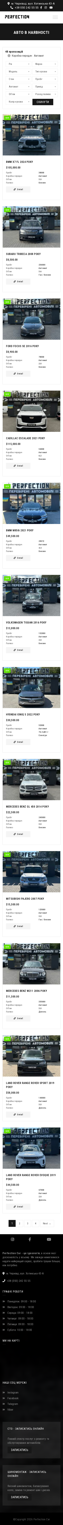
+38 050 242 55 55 (26, 7)
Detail (20, 189)
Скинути (43, 102)
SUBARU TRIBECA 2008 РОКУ (23, 254)
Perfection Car (41, 1519)
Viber (10, 1409)
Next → (47, 1223)
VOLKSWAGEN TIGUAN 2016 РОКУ (26, 622)
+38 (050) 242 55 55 (19, 1280)
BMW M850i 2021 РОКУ (20, 530)
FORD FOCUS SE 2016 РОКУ (22, 346)
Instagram (12, 1239)
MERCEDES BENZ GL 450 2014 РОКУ (27, 806)
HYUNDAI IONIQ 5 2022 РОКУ (23, 714)
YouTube (48, 1239)
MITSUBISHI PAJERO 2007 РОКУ (25, 898)
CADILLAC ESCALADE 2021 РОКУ (25, 438)
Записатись (19, 1450)
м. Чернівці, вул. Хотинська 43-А (33, 3)
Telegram (12, 1404)
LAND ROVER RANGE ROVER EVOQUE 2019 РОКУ (31, 1177)
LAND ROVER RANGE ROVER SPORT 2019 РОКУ (30, 1085)
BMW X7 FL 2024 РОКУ (19, 161)
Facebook (29, 1239)
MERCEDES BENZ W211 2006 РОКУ (26, 990)
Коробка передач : (27, 55)
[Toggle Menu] (55, 17)
